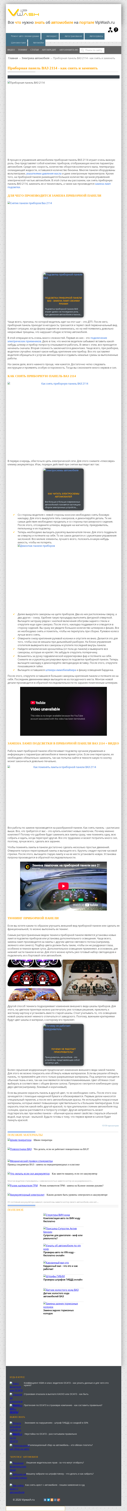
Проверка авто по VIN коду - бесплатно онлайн (59, 1254)
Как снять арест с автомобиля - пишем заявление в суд (55, 1484)
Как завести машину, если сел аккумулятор (74, 1173)
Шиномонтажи (18, 42)
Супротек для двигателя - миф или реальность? (63, 1237)
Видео (11, 50)
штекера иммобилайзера (60, 670)
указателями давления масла (43, 173)
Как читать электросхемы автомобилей (63, 495)
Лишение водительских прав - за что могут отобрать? (55, 1462)
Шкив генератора (43, 1140)
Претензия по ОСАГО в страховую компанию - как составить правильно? (63, 1405)
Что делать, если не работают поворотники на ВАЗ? (61, 1149)
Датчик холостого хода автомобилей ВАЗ (56, 1295)
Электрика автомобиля (35, 58)
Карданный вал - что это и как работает (60, 1267)
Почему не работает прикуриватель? (63, 1050)
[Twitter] (48, 1499)
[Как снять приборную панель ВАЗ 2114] (64, 419)
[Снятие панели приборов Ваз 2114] (64, 235)
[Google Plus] (58, 1499)
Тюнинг (22, 50)
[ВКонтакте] (45, 1499)
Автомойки (38, 42)
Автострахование (73, 36)
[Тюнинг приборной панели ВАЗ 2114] (64, 981)
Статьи (35, 50)
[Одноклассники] (51, 1499)
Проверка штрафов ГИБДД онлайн (63, 1279)
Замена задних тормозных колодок (58, 1312)
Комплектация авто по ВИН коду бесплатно (61, 1220)
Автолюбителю (68, 50)
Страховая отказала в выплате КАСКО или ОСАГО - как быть (56, 1394)
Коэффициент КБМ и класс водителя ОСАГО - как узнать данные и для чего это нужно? (66, 1384)
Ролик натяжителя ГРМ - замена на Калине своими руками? (71, 1185)
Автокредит (49, 50)
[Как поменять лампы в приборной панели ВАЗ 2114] (64, 793)
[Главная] (23, 15)
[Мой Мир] (55, 1499)
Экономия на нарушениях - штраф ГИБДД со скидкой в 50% (56, 1422)
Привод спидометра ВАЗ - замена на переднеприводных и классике (44, 1164)
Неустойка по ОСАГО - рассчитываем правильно (51, 1433)
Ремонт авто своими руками (25, 36)
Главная (13, 58)
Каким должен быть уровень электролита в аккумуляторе (77, 1194)
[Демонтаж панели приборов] (69, 578)
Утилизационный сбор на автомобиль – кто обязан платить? (60, 1445)
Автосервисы (96, 36)
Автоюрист (51, 36)
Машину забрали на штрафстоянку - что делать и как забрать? (60, 1473)
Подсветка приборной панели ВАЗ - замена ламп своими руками (63, 300)
